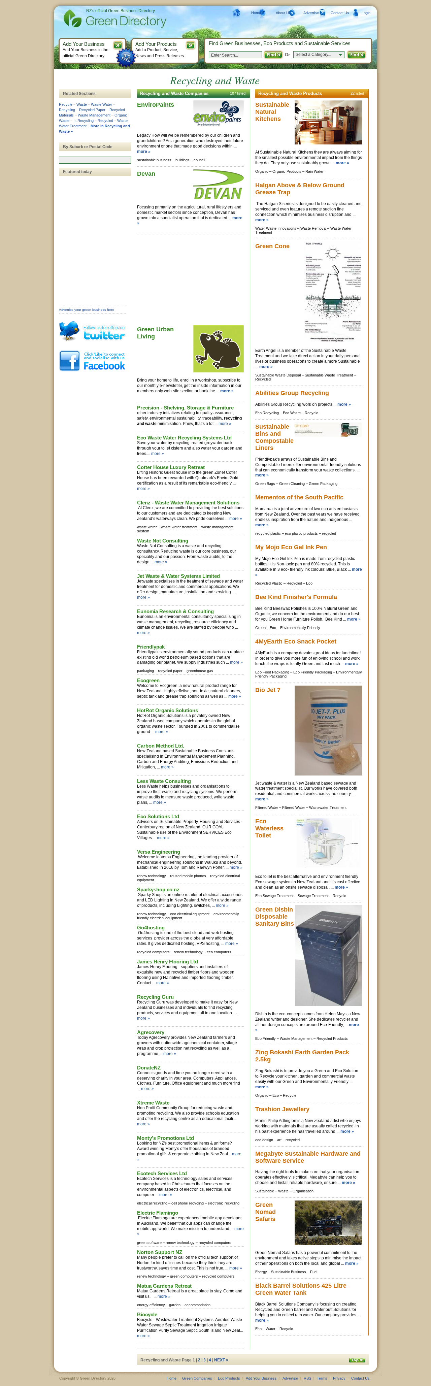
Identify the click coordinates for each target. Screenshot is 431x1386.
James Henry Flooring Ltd (167, 961)
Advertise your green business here (86, 309)
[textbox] (95, 160)
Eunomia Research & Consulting (175, 611)
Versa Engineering (158, 852)
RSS (307, 1378)
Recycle (65, 104)
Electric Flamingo (157, 1213)
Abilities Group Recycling (292, 393)
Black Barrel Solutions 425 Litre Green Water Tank (300, 1289)
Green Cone (272, 246)
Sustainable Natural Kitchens (272, 111)
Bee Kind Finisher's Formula (296, 597)
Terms (322, 1378)
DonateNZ (149, 1067)
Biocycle (147, 1314)
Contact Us (340, 13)
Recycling (67, 110)
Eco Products (229, 1378)
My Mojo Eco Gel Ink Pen (291, 547)
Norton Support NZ (159, 1252)
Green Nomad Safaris (265, 1211)
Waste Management (94, 115)
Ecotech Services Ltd (162, 1173)
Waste (81, 104)
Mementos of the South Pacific (299, 497)
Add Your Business (261, 1378)
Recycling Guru (155, 997)
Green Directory (104, 18)
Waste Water (101, 104)
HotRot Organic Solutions (167, 710)
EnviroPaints (155, 104)
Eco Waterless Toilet (269, 828)
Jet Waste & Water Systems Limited (178, 576)
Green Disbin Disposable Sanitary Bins (274, 916)
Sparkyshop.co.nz (158, 889)
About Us (283, 13)
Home (256, 13)
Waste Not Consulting (162, 540)
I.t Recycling (83, 121)
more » (144, 151)
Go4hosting (151, 927)
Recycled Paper (92, 110)
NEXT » (221, 1360)
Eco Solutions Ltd (158, 816)
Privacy (339, 1378)
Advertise (311, 13)
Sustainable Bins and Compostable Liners (274, 437)
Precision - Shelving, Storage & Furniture (185, 407)
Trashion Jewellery (282, 1109)
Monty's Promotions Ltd (165, 1138)
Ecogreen (148, 680)
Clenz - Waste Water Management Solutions (188, 502)
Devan (146, 173)
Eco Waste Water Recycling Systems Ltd (184, 437)
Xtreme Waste (153, 1103)
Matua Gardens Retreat (164, 1286)
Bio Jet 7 (267, 690)
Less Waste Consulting (164, 781)
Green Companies (197, 1378)
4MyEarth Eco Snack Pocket (295, 641)
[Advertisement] (187, 280)
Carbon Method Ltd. (160, 746)
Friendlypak (151, 647)
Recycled (105, 121)
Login (366, 13)
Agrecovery (150, 1032)
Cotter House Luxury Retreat (171, 467)
